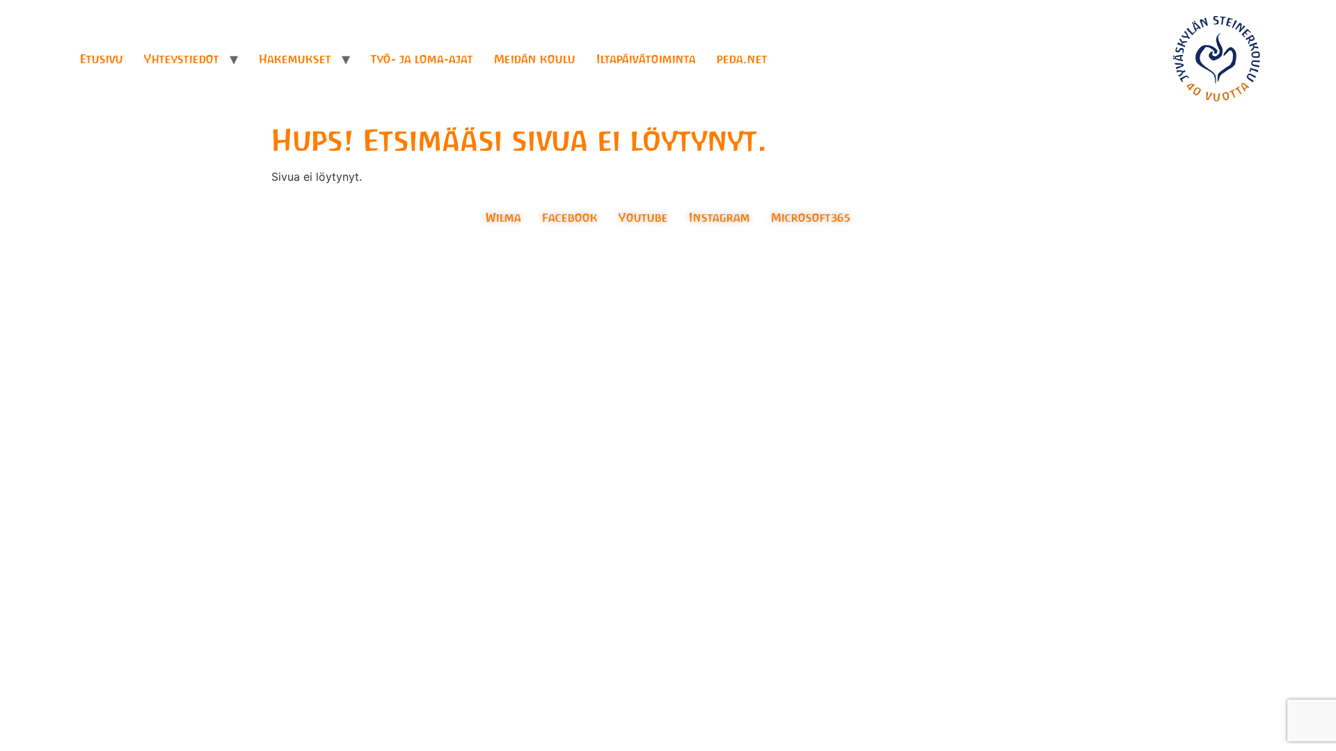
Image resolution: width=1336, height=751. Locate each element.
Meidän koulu (534, 59)
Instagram (719, 218)
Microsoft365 (810, 218)
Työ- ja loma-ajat (422, 59)
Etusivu (101, 59)
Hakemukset (295, 59)
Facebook (570, 218)
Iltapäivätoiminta (646, 59)
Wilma (503, 218)
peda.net (742, 59)
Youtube (643, 218)
